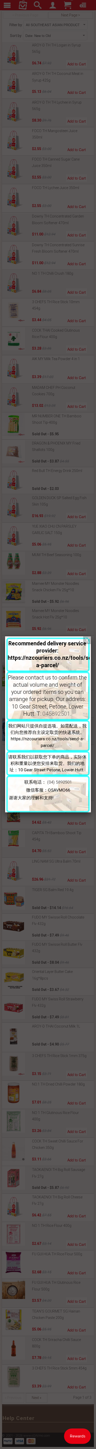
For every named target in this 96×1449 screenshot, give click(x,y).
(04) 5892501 (59, 782)
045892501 (56, 714)
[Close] (87, 640)
